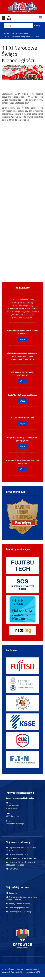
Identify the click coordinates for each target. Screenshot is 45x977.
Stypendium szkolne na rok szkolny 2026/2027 (21, 848)
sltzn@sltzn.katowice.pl (15, 823)
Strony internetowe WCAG (30, 972)
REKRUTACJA (13, 869)
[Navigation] (40, 18)
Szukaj (37, 25)
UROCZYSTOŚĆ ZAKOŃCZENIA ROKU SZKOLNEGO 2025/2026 (21, 863)
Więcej (22, 339)
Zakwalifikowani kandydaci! (18, 854)
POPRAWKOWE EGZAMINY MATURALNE (23, 858)
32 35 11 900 (13, 816)
